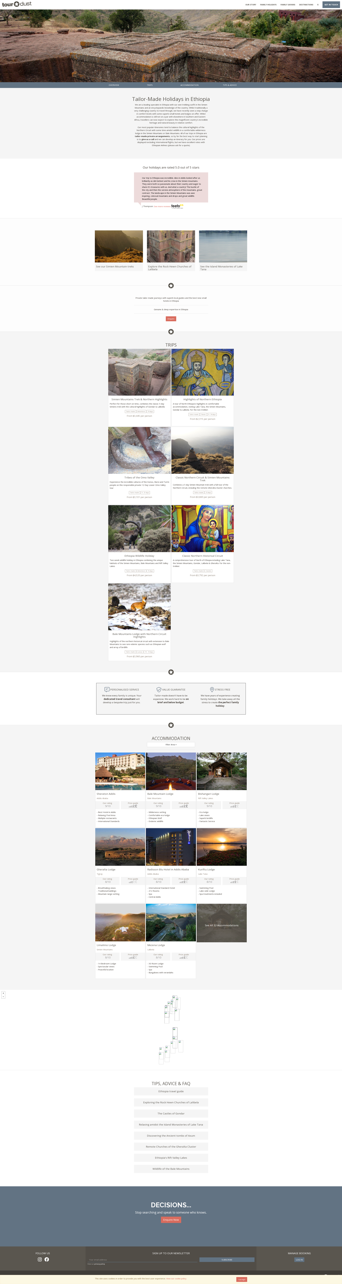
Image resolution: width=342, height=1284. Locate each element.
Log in (299, 1259)
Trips (150, 85)
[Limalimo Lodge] (170, 1007)
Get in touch (331, 4)
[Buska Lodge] (161, 1058)
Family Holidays (268, 4)
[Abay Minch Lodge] (167, 1017)
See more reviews (162, 206)
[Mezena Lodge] (176, 1015)
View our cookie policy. (176, 1278)
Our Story (250, 4)
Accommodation (189, 85)
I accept (241, 1279)
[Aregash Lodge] (173, 1047)
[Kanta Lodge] (167, 1056)
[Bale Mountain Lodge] (180, 1046)
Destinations (306, 4)
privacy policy (99, 1264)
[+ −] (171, 1030)
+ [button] (3, 993)
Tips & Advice (230, 85)
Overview (114, 85)
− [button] (3, 996)
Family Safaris (288, 4)
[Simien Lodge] (172, 1008)
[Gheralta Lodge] (178, 1004)
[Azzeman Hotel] (175, 1034)
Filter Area (171, 744)
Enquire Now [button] (171, 1219)
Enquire (171, 318)
